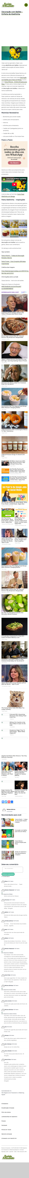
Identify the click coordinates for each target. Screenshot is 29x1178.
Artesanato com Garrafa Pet (9, 1138)
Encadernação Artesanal (7, 1108)
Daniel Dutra (7, 1059)
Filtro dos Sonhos (6, 1112)
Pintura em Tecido (6, 1129)
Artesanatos (4, 1103)
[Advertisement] (14, 31)
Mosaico (3, 1121)
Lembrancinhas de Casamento (9, 1116)
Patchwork (4, 1125)
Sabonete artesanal (6, 1134)
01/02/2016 (9, 811)
